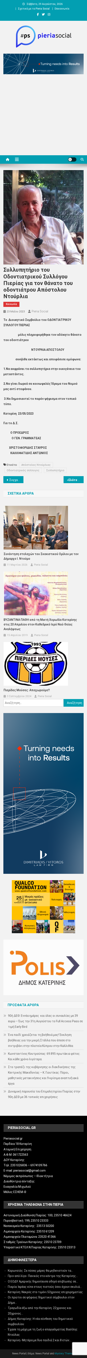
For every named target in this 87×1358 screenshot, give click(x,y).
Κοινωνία (11, 304)
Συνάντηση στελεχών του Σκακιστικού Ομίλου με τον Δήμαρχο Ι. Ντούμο (41, 556)
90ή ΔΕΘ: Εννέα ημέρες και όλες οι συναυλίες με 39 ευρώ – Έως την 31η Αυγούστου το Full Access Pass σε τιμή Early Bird (45, 1021)
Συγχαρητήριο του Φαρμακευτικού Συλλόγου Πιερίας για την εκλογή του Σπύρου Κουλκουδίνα (16, 480)
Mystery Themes (64, 1353)
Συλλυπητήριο (55, 470)
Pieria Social (40, 311)
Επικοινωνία (62, 8)
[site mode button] (72, 159)
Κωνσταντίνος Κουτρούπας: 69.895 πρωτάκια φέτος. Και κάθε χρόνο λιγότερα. (44, 1056)
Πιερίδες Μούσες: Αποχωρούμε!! (27, 690)
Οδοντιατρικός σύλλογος (23, 470)
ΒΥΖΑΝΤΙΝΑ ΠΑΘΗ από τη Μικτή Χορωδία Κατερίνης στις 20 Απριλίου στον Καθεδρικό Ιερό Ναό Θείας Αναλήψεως (40, 624)
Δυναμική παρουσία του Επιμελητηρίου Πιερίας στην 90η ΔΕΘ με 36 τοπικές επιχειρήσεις (44, 1094)
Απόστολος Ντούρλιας (36, 464)
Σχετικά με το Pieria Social (34, 8)
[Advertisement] (43, 116)
